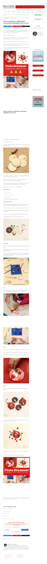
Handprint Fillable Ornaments (8, 508)
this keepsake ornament (12, 186)
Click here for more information (21, 17)
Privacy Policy (18, 527)
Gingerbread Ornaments (7, 511)
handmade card (15, 499)
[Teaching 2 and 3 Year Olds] (23, 10)
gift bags (7, 499)
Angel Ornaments (6, 513)
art (6, 539)
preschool (10, 539)
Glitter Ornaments (6, 516)
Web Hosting (29, 562)
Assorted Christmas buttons (9, 193)
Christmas (8, 539)
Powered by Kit (16, 532)
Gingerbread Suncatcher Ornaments (9, 518)
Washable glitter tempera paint (10, 195)
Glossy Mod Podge (8, 197)
